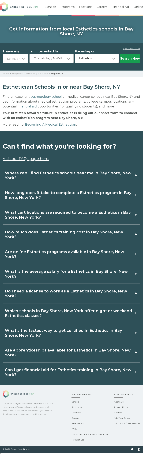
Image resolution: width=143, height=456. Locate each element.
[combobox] (15, 58)
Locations (85, 7)
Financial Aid (120, 7)
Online (138, 7)
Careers (102, 7)
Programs (67, 7)
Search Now (130, 58)
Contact (118, 412)
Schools (51, 7)
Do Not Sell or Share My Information (90, 434)
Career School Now (19, 7)
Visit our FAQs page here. (26, 158)
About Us (118, 401)
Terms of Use (78, 439)
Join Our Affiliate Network (127, 423)
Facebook (139, 449)
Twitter (132, 449)
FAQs (74, 429)
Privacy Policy (121, 407)
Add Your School (122, 418)
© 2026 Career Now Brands (16, 449)
